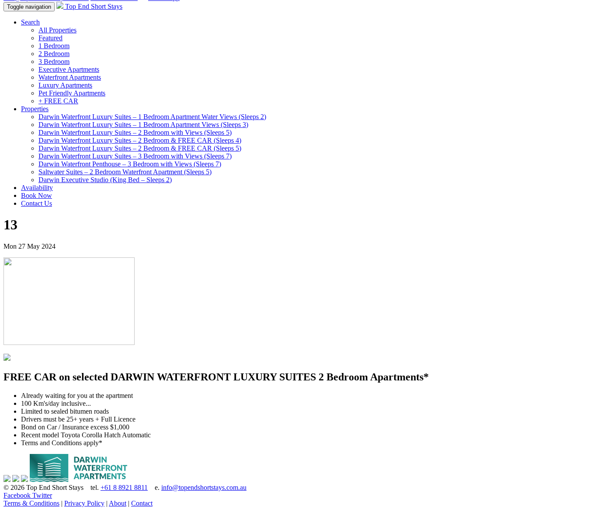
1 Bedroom (53, 45)
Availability (37, 187)
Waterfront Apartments (69, 77)
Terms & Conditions (31, 503)
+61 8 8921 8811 (124, 487)
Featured (50, 38)
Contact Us (36, 203)
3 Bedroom (53, 61)
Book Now (36, 195)
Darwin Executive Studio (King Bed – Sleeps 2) (105, 179)
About (117, 503)
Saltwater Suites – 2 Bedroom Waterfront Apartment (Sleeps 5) (125, 172)
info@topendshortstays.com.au (203, 487)
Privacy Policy (84, 503)
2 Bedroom (53, 53)
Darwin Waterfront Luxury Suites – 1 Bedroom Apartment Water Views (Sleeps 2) (152, 116)
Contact (142, 503)
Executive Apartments (68, 69)
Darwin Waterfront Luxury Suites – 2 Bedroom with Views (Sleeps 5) (135, 132)
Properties (35, 109)
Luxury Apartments (65, 85)
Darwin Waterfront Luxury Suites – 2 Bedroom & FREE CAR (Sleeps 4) (139, 140)
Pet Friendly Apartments (71, 93)
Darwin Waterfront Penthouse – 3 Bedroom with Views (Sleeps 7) (129, 164)
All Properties (57, 30)
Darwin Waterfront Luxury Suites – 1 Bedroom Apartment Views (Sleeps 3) (143, 124)
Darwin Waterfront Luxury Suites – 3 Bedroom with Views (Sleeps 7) (135, 156)
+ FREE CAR (58, 101)
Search (30, 22)
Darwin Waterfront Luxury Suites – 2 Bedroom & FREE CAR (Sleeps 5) (139, 148)
